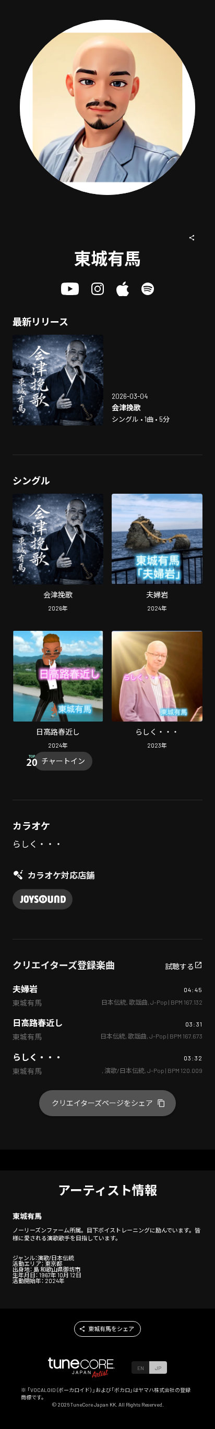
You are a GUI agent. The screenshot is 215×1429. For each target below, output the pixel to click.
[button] (192, 237)
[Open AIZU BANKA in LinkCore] (58, 380)
